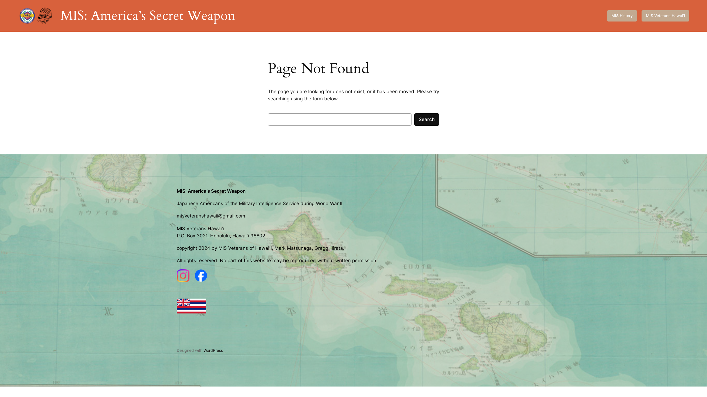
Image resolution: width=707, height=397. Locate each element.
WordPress (213, 350)
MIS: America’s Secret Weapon (147, 16)
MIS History (622, 15)
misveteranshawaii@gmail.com (211, 216)
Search (427, 119)
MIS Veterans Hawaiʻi (665, 15)
